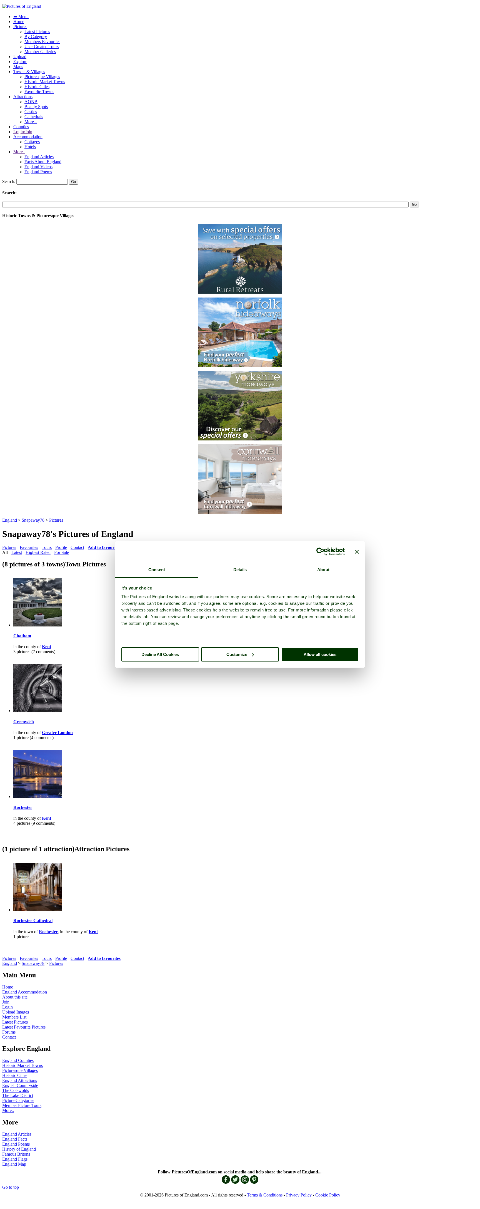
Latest (16, 552)
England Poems (38, 171)
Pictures (20, 26)
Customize (236, 654)
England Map (14, 1164)
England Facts (14, 1139)
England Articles (39, 156)
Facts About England (42, 161)
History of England (19, 1149)
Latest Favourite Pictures (24, 1027)
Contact (77, 547)
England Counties (18, 1060)
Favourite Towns (39, 91)
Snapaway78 (33, 520)
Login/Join (22, 131)
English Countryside (20, 1085)
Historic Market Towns (44, 81)
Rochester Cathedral (32, 920)
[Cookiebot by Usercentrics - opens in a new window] (320, 551)
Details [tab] (240, 569)
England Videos (38, 166)
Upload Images (15, 1012)
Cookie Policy (327, 1195)
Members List (14, 1017)
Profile (61, 547)
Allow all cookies (320, 654)
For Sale (61, 552)
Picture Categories (18, 1100)
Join (5, 1002)
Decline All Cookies (160, 654)
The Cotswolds (15, 1090)
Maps (18, 66)
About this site (15, 997)
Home (18, 21)
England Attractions (19, 1080)
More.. (19, 151)
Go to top (10, 1187)
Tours (47, 547)
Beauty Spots (36, 106)
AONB (31, 101)
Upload (19, 56)
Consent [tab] (156, 569)
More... (30, 121)
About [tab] (323, 569)
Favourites (29, 547)
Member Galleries (40, 51)
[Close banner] (357, 552)
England (9, 520)
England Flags (15, 1159)
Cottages (32, 141)
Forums (9, 1032)
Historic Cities (36, 86)
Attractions (22, 96)
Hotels (30, 146)
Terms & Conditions (264, 1195)
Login (7, 1007)
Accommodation (27, 136)
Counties (21, 126)
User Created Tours (41, 46)
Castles (30, 111)
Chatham (22, 635)
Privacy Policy (299, 1195)
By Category (35, 36)
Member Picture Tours (21, 1105)
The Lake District (17, 1095)
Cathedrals (33, 116)
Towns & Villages (29, 71)
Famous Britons (16, 1154)
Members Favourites (42, 41)
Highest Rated (38, 552)
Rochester (22, 807)
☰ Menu (21, 16)
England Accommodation (24, 992)
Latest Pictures (37, 31)
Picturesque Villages (42, 76)
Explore (20, 61)
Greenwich (23, 721)
